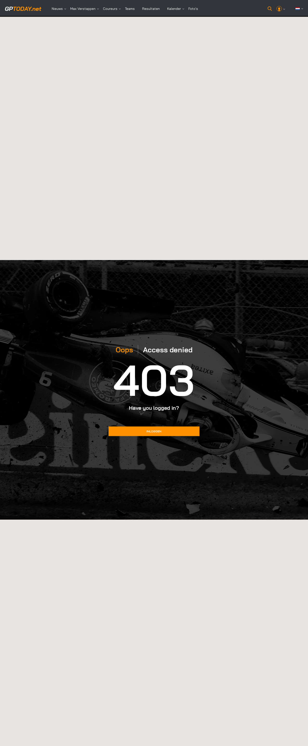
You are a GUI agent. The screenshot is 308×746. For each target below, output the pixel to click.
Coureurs (110, 8)
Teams (130, 8)
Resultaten (151, 8)
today (23, 8)
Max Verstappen (83, 8)
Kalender (174, 8)
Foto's (193, 8)
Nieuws (57, 8)
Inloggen (154, 431)
